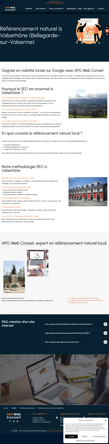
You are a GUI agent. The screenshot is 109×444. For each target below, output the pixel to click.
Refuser (84, 436)
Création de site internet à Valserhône (84, 298)
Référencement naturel (78, 303)
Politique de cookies (81, 440)
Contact (101, 8)
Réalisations (71, 8)
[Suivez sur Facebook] (9, 421)
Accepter (71, 436)
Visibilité (28, 8)
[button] (105, 420)
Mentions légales (91, 440)
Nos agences (89, 8)
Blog (80, 8)
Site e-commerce (56, 8)
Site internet (41, 8)
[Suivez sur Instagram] (13, 421)
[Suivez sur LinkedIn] (17, 421)
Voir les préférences (99, 436)
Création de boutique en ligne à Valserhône (86, 300)
